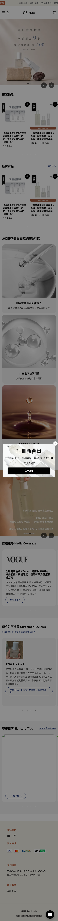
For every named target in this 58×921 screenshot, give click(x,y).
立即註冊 (29, 470)
